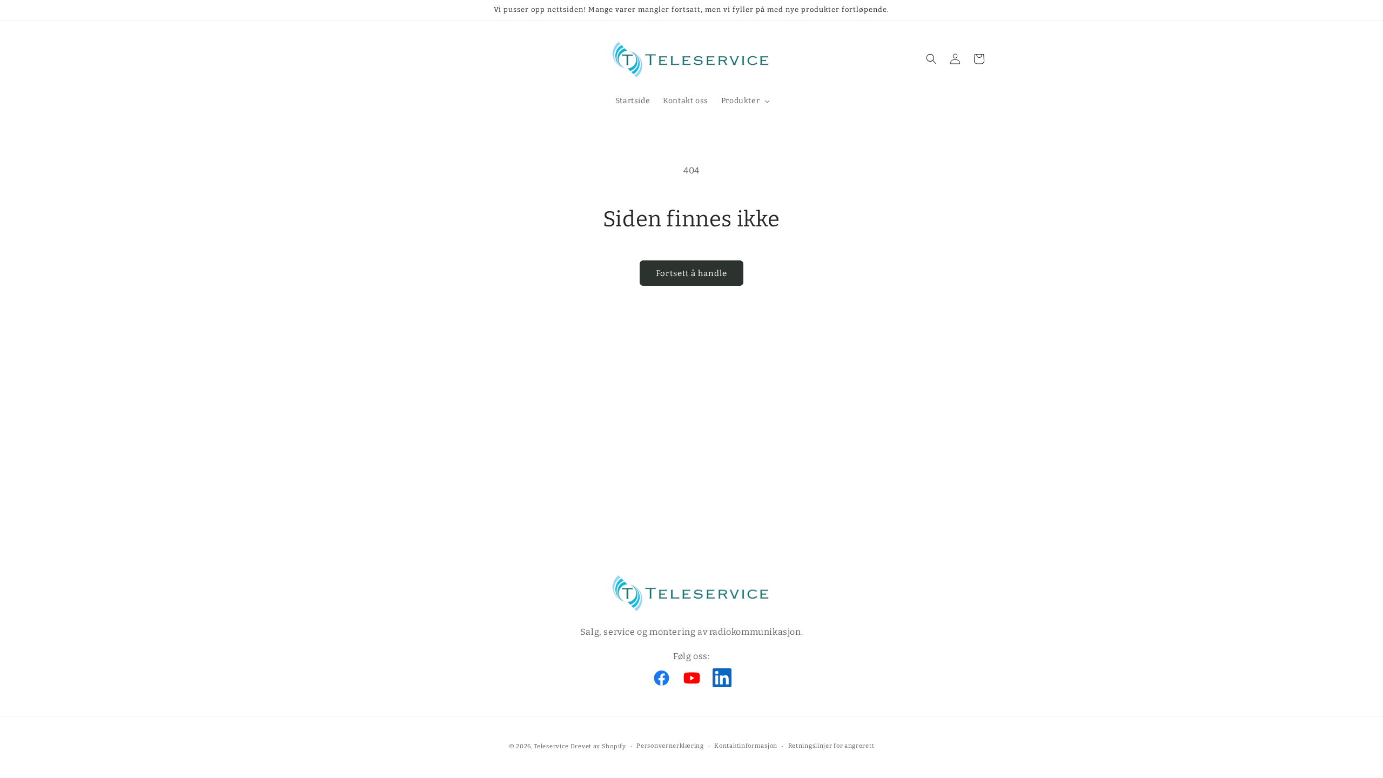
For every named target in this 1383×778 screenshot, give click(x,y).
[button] (744, 101)
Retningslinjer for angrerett (831, 745)
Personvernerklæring (669, 745)
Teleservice (551, 746)
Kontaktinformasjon (745, 745)
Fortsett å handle (691, 273)
